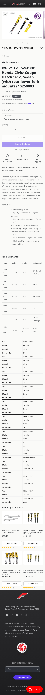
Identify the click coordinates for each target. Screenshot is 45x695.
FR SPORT (14, 686)
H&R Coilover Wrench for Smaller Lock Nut (10, 531)
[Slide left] (17, 43)
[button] (4, 3)
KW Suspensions (10, 62)
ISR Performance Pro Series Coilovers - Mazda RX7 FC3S (33, 571)
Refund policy (24, 686)
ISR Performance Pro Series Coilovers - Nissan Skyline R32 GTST (11, 572)
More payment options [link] (22, 150)
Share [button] (6, 56)
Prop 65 (28, 630)
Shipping (4, 99)
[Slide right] (27, 43)
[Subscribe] (37, 669)
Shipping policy (22, 690)
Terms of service (10, 690)
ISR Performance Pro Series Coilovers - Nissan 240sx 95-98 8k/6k (33, 532)
